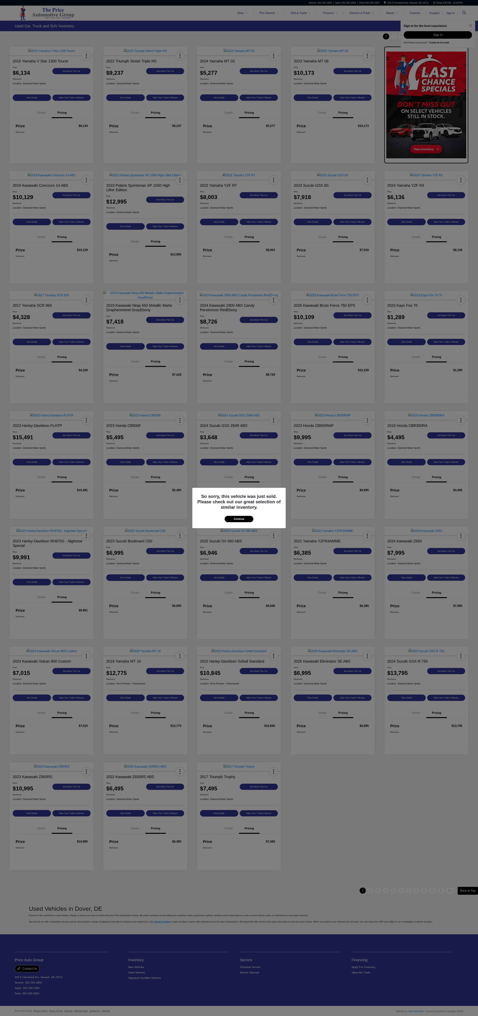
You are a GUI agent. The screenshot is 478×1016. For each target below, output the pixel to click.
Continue (239, 519)
